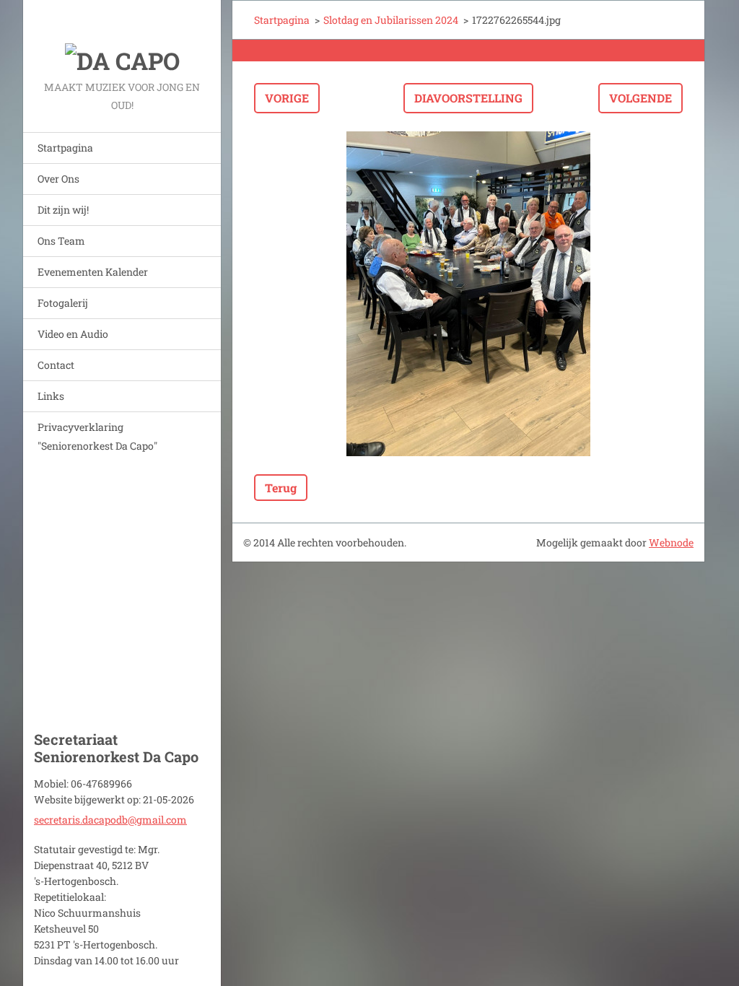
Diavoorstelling (468, 97)
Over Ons (58, 179)
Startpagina (65, 147)
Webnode (671, 542)
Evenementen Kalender (93, 272)
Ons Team (61, 241)
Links (51, 396)
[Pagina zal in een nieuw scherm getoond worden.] (468, 293)
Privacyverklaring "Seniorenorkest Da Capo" (97, 436)
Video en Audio (73, 334)
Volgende (640, 97)
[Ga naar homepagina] (122, 39)
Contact (56, 365)
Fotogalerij (63, 303)
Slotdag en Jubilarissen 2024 (390, 20)
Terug (281, 487)
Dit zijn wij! (63, 210)
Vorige (287, 97)
